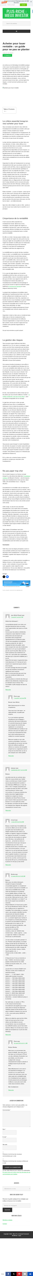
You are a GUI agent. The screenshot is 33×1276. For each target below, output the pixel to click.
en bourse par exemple (14, 286)
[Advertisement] (18, 61)
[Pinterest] (19, 1274)
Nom (4, 1129)
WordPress (14, 1235)
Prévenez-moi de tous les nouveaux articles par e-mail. (15, 1162)
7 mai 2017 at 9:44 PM (20, 698)
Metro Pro (15, 1234)
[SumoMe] (30, 1274)
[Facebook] (8, 1274)
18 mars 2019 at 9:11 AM (20, 1043)
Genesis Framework (24, 1234)
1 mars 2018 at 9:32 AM (17, 822)
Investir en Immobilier (16, 590)
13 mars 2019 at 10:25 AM (18, 876)
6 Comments (7, 55)
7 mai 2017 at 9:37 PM (17, 617)
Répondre (8, 689)
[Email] (25, 1274)
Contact (5, 1223)
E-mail (5, 1137)
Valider (23, 4)
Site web (5, 1144)
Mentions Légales (7, 1220)
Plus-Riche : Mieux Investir (16, 13)
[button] (16, 3)
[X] (13, 1274)
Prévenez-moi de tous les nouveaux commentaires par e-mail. (12, 1155)
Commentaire (7, 1110)
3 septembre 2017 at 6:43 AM (19, 770)
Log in (19, 1235)
